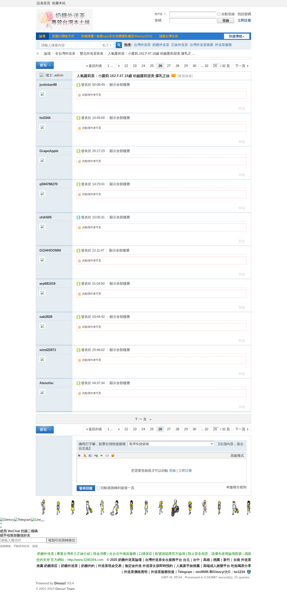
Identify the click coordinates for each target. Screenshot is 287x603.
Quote (101, 455)
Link (96, 455)
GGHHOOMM (50, 250)
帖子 (105, 45)
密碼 (158, 20)
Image (90, 455)
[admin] (42, 75)
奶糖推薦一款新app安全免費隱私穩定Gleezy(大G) (116, 36)
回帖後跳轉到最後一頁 (117, 488)
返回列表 (95, 66)
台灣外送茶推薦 (201, 45)
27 (169, 66)
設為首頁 (43, 3)
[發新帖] (45, 65)
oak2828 (45, 317)
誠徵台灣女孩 (168, 36)
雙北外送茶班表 (91, 53)
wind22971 (47, 350)
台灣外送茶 (142, 45)
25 (152, 66)
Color (85, 455)
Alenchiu (46, 383)
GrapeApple (48, 151)
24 (143, 66)
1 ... (110, 66)
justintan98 (48, 84)
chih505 (45, 217)
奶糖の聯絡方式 (63, 36)
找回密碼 (244, 14)
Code (107, 455)
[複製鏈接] (185, 76)
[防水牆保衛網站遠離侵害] (249, 572)
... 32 (204, 66)
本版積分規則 (236, 487)
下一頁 (240, 66)
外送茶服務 (223, 45)
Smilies (113, 455)
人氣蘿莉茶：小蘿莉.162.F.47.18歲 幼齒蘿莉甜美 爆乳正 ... (151, 53)
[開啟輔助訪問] (250, 3)
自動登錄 (228, 14)
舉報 (241, 108)
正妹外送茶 (179, 45)
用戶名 (158, 14)
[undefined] (42, 520)
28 (177, 66)
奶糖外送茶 (160, 45)
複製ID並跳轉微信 (61, 540)
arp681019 (47, 283)
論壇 (42, 36)
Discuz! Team (65, 588)
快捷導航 (235, 36)
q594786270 (48, 184)
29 (186, 66)
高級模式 (237, 455)
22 (126, 66)
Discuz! (60, 583)
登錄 (172, 470)
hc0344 (44, 118)
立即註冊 (244, 20)
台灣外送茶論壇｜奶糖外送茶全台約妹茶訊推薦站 (37, 53)
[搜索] (118, 45)
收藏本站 (58, 3)
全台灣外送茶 (65, 53)
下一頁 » (143, 419)
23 (135, 66)
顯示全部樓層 (120, 84)
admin (58, 75)
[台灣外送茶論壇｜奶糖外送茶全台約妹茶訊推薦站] (64, 29)
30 (194, 66)
